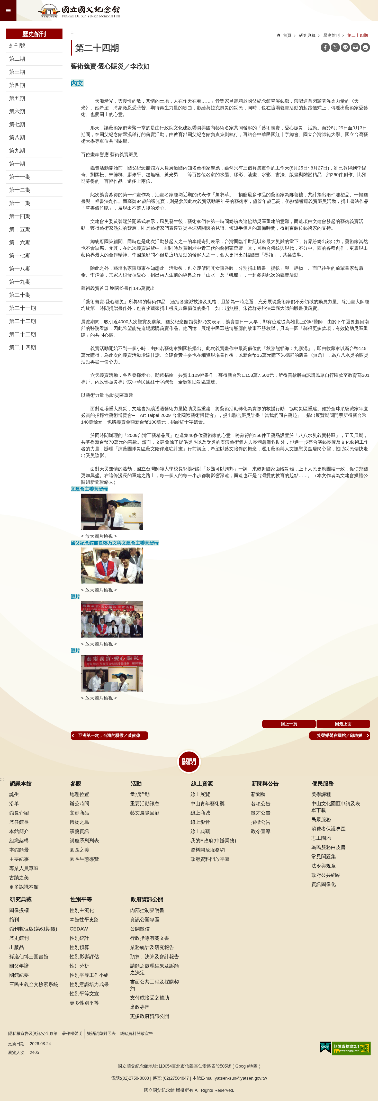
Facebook (325, 47)
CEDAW (79, 929)
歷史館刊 (331, 35)
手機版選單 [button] (8, 10)
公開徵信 (140, 929)
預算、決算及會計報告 (154, 956)
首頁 (287, 35)
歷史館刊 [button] (34, 34)
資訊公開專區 (144, 919)
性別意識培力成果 (89, 984)
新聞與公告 (265, 784)
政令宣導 (261, 831)
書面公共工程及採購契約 (154, 985)
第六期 (17, 111)
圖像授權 (19, 910)
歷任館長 (19, 822)
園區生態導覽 (84, 859)
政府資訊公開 (147, 899)
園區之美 (79, 850)
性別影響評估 (84, 956)
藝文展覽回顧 (144, 813)
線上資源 (202, 784)
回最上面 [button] (343, 724)
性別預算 (79, 947)
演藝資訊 (79, 831)
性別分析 (79, 966)
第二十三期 (22, 334)
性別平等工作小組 (89, 975)
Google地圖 (247, 1066)
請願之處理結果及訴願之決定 (154, 969)
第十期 (17, 164)
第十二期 (20, 190)
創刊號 (17, 46)
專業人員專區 (24, 868)
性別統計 (79, 938)
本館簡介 (19, 831)
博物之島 (79, 822)
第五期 (17, 98)
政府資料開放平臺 (210, 859)
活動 (136, 784)
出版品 (16, 947)
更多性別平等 (84, 1003)
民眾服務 (321, 819)
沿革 (14, 803)
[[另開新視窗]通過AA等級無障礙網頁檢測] (351, 1048)
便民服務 (323, 784)
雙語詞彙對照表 (101, 1033)
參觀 (75, 784)
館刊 (14, 919)
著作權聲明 (72, 1033)
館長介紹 (19, 813)
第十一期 (20, 177)
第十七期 (20, 256)
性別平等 (81, 899)
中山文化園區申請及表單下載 (335, 807)
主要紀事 (19, 859)
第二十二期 (22, 321)
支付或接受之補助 (149, 997)
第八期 (17, 138)
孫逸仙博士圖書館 (28, 956)
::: (2, 779)
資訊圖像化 (323, 884)
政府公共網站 (326, 875)
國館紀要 (19, 975)
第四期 (17, 85)
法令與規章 (323, 866)
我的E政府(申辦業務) (213, 840)
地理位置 (79, 794)
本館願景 (19, 850)
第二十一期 (22, 308)
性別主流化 (82, 910)
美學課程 (321, 794)
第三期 (17, 72)
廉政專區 (140, 1007)
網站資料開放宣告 (136, 1033)
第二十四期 (22, 347)
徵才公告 (261, 813)
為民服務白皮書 (328, 847)
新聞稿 (258, 794)
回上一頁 (289, 724)
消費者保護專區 (328, 828)
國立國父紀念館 (79, 10)
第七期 (17, 124)
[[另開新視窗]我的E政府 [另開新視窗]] (325, 1047)
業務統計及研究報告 (152, 947)
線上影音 (200, 822)
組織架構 (19, 840)
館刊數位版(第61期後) (33, 929)
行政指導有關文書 (149, 938)
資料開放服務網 (208, 850)
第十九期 (20, 282)
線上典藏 (200, 831)
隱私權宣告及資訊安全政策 (33, 1033)
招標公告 (261, 822)
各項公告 (261, 803)
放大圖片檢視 (99, 536)
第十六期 (20, 242)
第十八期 (20, 269)
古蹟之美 (19, 877)
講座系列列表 (84, 840)
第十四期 (20, 216)
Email (355, 47)
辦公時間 (79, 803)
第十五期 (20, 229)
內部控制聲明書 (147, 910)
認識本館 (21, 784)
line (345, 47)
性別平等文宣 (84, 993)
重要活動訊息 (144, 803)
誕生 (14, 794)
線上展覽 (200, 794)
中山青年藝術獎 (208, 803)
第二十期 (20, 295)
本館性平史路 (84, 919)
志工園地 (321, 838)
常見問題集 (323, 856)
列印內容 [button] (365, 47)
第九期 (17, 151)
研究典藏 (307, 35)
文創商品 (79, 813)
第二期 (17, 59)
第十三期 (20, 203)
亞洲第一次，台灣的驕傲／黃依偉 (109, 735)
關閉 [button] (189, 762)
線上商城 (200, 813)
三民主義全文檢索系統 (33, 984)
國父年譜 (19, 966)
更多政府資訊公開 (149, 1016)
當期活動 (140, 794)
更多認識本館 (24, 887)
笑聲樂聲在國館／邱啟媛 (339, 735)
